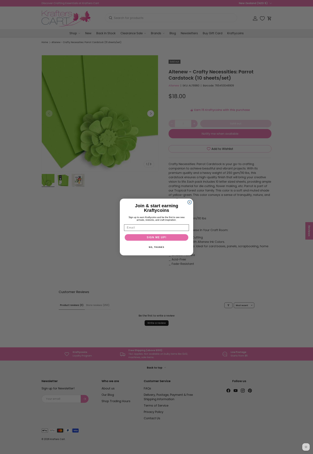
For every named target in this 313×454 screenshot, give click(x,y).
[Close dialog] (190, 202)
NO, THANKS (156, 247)
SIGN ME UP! (156, 237)
